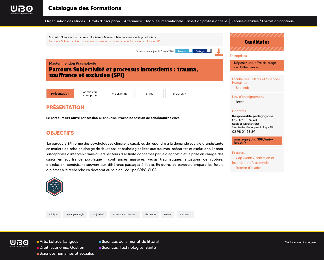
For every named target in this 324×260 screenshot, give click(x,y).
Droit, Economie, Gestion (62, 247)
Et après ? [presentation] (179, 93)
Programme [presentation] (120, 93)
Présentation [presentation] (60, 93)
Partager (200, 51)
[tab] (60, 93)
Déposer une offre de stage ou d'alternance (255, 65)
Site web (242, 88)
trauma (167, 214)
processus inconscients (125, 214)
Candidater (257, 42)
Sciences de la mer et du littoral (130, 241)
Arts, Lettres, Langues (59, 241)
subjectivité (98, 214)
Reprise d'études (248, 168)
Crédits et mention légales (300, 242)
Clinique (53, 214)
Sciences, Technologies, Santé (129, 247)
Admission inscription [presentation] (90, 93)
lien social (150, 214)
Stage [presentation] (149, 93)
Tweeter (182, 51)
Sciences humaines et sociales (67, 253)
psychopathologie (75, 214)
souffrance (185, 214)
